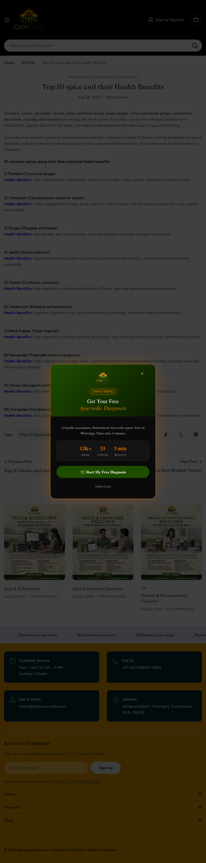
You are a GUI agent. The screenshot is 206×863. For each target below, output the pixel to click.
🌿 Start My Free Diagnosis (103, 472)
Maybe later (103, 486)
